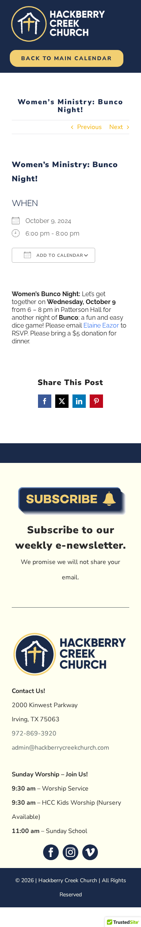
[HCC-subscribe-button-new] (70, 481)
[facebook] (51, 852)
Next (116, 127)
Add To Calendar (59, 255)
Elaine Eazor (101, 325)
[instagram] (70, 852)
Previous (89, 127)
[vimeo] (90, 852)
